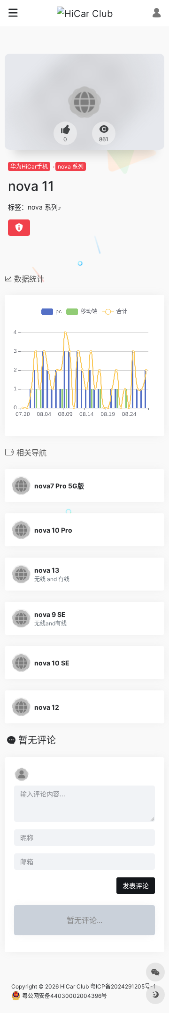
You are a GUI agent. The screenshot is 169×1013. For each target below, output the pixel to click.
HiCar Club (74, 986)
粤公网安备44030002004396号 (64, 995)
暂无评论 (37, 740)
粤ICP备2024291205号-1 (123, 986)
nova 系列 (71, 166)
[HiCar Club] (85, 13)
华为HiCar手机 (29, 166)
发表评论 (136, 886)
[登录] (156, 13)
